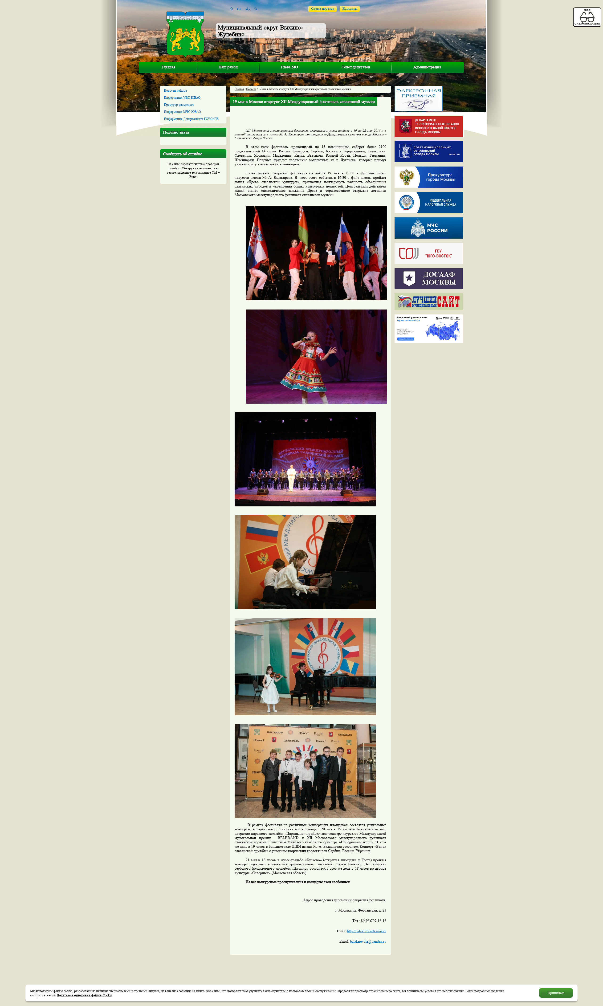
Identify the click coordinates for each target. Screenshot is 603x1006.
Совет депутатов (356, 67)
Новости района (175, 90)
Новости (251, 89)
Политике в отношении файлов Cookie (84, 995)
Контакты (349, 9)
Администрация (427, 67)
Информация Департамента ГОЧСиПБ (191, 119)
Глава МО (289, 67)
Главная (168, 67)
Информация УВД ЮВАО (182, 97)
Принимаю (556, 993)
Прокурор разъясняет (179, 104)
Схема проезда (322, 9)
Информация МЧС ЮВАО (182, 112)
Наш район (228, 67)
